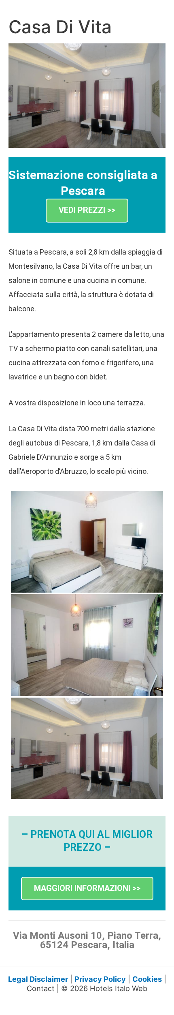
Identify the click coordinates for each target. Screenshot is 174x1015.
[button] (87, 211)
